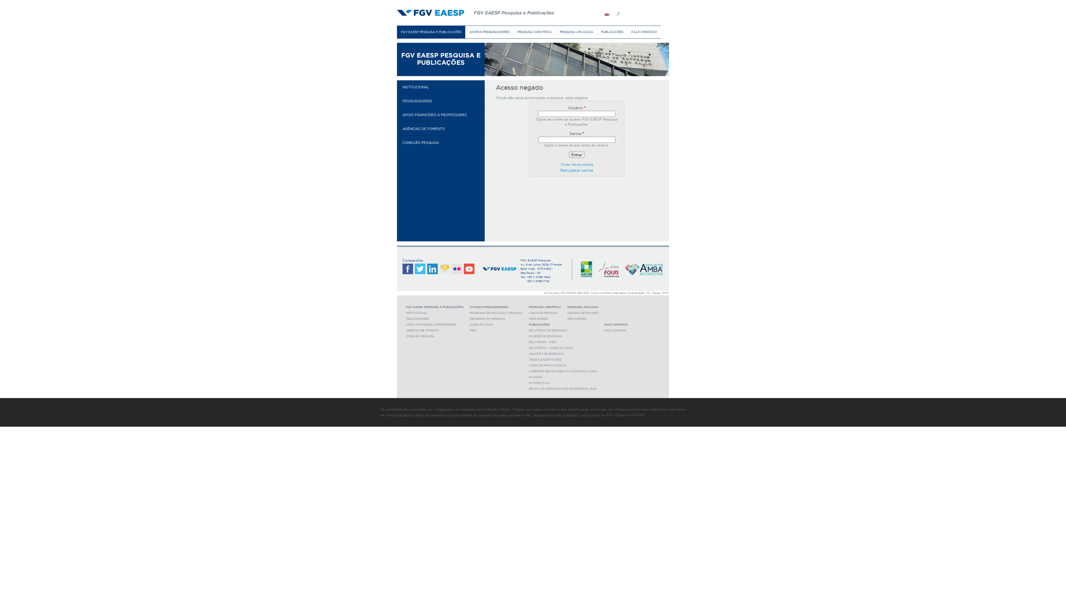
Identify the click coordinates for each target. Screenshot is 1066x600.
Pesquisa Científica (534, 32)
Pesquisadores (417, 101)
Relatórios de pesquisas (548, 330)
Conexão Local (482, 324)
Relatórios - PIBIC (543, 342)
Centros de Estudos (583, 313)
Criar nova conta (577, 164)
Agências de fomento (424, 129)
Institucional (416, 87)
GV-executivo (539, 383)
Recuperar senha (576, 170)
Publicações (612, 32)
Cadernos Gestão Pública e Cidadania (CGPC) (563, 371)
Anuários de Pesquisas (546, 353)
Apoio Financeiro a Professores (435, 115)
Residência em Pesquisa (487, 319)
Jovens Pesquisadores (489, 32)
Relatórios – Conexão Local (551, 348)
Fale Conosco (644, 32)
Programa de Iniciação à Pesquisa (496, 313)
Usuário (577, 108)
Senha (576, 133)
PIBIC (473, 330)
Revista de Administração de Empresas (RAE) (563, 389)
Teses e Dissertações (545, 359)
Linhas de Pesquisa (543, 313)
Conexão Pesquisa (421, 142)
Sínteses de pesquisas (545, 336)
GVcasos (535, 377)
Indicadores (538, 319)
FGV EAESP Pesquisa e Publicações (431, 32)
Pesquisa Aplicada (576, 32)
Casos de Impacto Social (548, 365)
